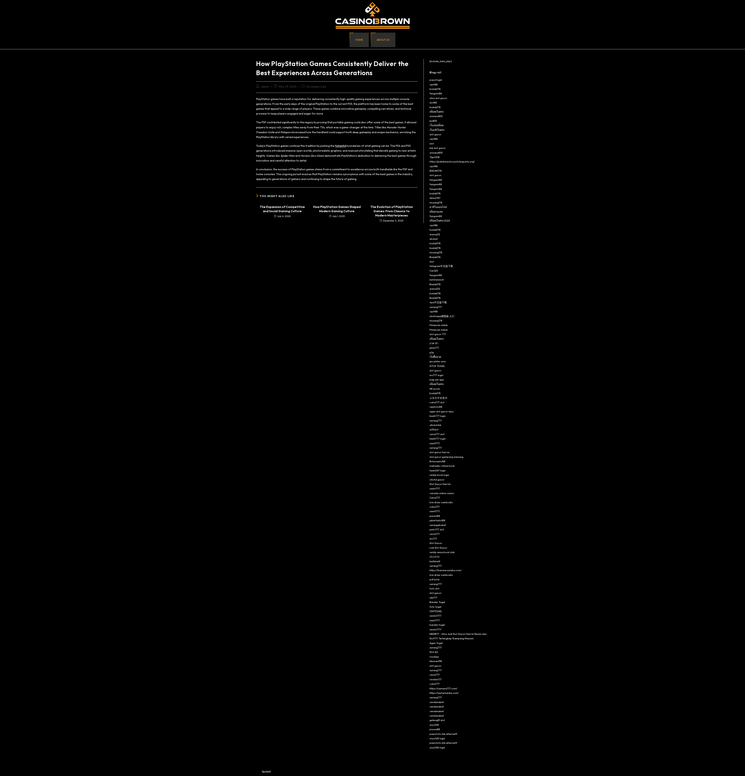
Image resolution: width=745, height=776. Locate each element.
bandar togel (437, 624)
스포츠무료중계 (438, 397)
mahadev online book (442, 465)
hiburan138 (436, 661)
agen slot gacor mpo (442, 411)
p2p (432, 352)
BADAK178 (436, 170)
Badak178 (435, 257)
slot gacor (435, 134)
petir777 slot (437, 529)
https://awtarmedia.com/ (444, 692)
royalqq (434, 656)
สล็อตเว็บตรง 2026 (440, 220)
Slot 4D (434, 651)
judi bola (434, 579)
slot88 (433, 102)
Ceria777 (435, 497)
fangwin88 (436, 93)
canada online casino (442, 493)
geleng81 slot (437, 720)
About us (383, 40)
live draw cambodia (441, 502)
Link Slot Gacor (438, 547)
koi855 (433, 120)
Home (359, 40)
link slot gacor (438, 147)
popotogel (436, 79)
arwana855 (436, 116)
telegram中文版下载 (441, 266)
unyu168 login (437, 738)
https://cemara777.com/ (443, 688)
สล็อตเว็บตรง (437, 111)
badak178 (435, 88)
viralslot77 (436, 679)
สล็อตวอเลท (436, 211)
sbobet (434, 238)
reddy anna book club (442, 552)
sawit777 (435, 443)
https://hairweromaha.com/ (446, 570)
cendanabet (437, 702)
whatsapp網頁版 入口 (442, 316)
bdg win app (437, 379)
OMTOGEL (436, 611)
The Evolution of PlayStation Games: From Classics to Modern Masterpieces (391, 211)
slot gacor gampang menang (446, 456)
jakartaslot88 (437, 520)
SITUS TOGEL (437, 366)
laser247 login (438, 470)
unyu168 (434, 724)
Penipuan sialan (439, 325)
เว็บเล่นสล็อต (437, 125)
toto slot (434, 588)
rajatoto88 (436, 406)
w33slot (434, 429)
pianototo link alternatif (443, 733)
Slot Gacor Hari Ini (440, 484)
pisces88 (435, 515)
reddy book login (439, 474)
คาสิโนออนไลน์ (438, 207)
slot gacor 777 (438, 334)
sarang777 (436, 306)
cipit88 (434, 84)
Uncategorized (316, 86)
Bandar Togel (437, 602)
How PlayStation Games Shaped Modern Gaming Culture (337, 209)
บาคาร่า (434, 343)
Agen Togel (436, 643)
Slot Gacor (436, 543)
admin (265, 86)
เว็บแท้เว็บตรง (437, 129)
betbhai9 (435, 561)
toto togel (435, 606)
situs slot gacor (438, 98)
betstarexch (437, 279)
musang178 (436, 202)
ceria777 (435, 533)
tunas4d (340, 146)
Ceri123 (434, 270)
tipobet (266, 771)
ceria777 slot (437, 434)
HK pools (435, 388)
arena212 (435, 234)
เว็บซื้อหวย (435, 356)
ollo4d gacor (437, 479)
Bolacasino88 (437, 461)
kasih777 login (438, 415)
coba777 (435, 506)
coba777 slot (437, 402)
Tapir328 (435, 157)
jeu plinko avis (438, 361)
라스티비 (435, 556)
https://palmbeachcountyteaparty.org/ (452, 161)
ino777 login (436, 375)
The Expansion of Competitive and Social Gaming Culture (282, 209)
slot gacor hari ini (440, 452)
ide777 (433, 597)
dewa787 (435, 197)
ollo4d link (435, 425)
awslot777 (435, 615)
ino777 (433, 538)
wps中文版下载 (438, 302)
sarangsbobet (438, 525)
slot (432, 143)
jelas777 (434, 347)
